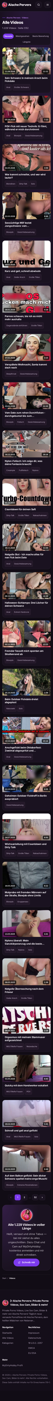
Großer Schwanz (21, 87)
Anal (8, 87)
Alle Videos (8, 1338)
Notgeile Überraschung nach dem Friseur (24, 990)
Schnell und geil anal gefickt (21, 1130)
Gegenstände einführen (16, 325)
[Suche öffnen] (38, 5)
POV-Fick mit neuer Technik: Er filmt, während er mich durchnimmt (26, 128)
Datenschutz (34, 1338)
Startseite (7, 1333)
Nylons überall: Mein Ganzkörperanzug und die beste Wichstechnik (23, 942)
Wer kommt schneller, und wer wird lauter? (25, 176)
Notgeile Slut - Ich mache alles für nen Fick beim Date (24, 556)
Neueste (8, 36)
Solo (33, 184)
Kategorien (7, 1343)
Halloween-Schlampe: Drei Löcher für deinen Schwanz (26, 604)
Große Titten (34, 277)
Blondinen (10, 184)
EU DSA (32, 1353)
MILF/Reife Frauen (14, 1046)
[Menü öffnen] (48, 5)
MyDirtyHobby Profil (13, 1365)
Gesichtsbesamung (33, 135)
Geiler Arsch (19, 277)
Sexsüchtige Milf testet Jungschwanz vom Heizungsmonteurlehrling (20, 224)
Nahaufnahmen (40, 515)
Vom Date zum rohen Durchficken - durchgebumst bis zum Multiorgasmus (25, 414)
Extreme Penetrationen (27, 1185)
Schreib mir (30, 1263)
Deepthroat (11, 374)
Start (4, 1278)
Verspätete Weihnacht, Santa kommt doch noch (26, 366)
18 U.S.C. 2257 (35, 1343)
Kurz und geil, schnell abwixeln (23, 271)
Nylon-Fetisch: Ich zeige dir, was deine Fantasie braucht (23, 463)
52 (35, 1197)
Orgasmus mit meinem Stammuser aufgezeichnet (25, 1039)
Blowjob (17, 135)
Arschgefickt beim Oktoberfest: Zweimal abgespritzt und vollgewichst (23, 749)
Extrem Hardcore (21, 612)
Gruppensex (22, 901)
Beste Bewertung (41, 36)
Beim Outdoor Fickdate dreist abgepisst (21, 701)
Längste (26, 42)
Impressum (33, 1333)
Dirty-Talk (23, 184)
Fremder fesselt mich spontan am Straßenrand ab (24, 652)
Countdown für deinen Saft (20, 509)
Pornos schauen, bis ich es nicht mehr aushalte (23, 318)
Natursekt (10, 708)
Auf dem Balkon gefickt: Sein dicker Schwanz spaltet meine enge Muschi (26, 1177)
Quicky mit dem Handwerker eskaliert (26, 1085)
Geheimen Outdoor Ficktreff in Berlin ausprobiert (26, 797)
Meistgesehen (22, 36)
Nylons (35, 470)
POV (28, 1091)
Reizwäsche (32, 1046)
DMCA (31, 1348)
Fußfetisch (23, 470)
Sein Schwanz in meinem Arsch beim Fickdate (26, 79)
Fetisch (20, 422)
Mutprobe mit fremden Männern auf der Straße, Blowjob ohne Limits (25, 894)
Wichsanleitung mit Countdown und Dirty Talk (25, 846)
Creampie (10, 470)
